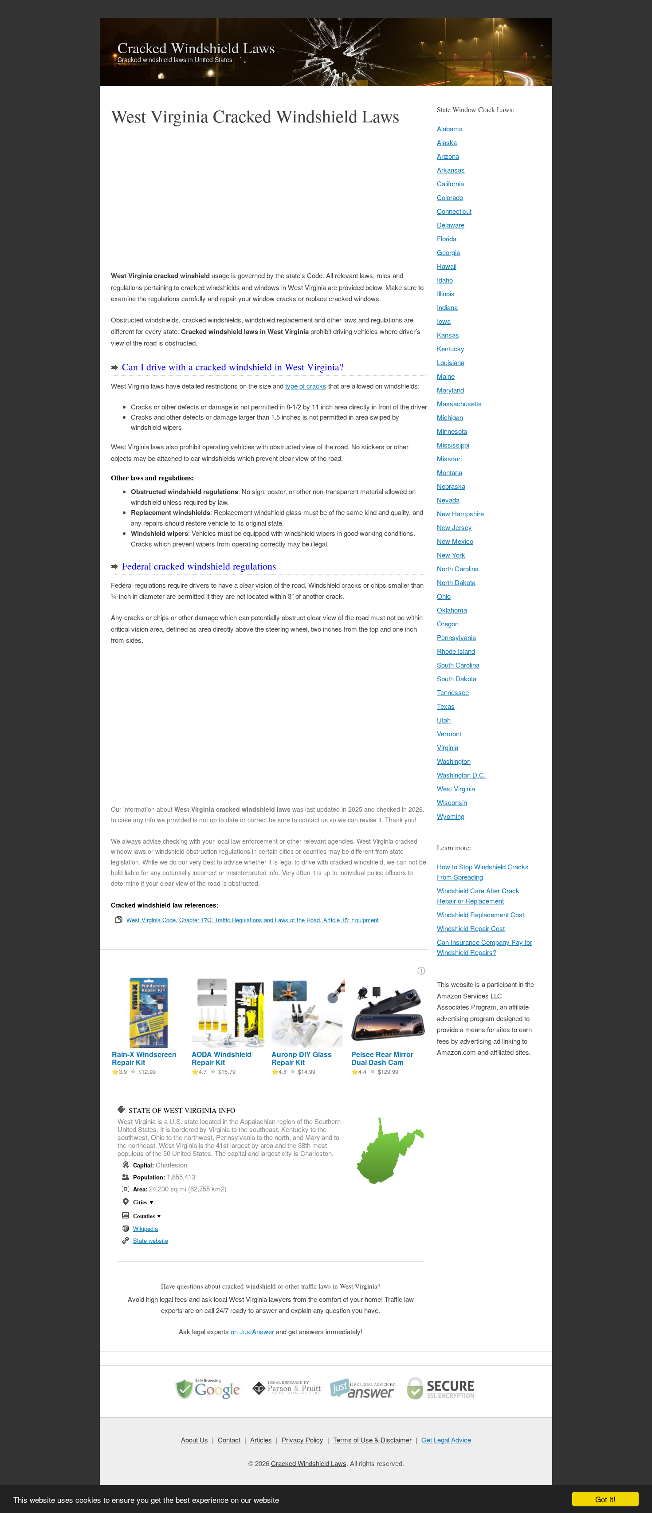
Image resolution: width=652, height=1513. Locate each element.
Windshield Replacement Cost (480, 914)
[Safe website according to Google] (210, 1398)
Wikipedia (145, 1228)
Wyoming (450, 816)
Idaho (445, 279)
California (450, 183)
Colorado (450, 197)
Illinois (446, 293)
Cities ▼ (143, 1202)
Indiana (447, 307)
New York (451, 554)
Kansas (448, 334)
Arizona (448, 156)
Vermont (449, 733)
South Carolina (458, 664)
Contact (229, 1439)
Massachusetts (459, 403)
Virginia (447, 747)
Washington (454, 761)
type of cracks (305, 385)
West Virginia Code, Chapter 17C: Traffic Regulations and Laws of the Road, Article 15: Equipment (252, 920)
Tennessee (453, 692)
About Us (194, 1439)
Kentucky (450, 348)
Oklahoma (452, 609)
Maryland (450, 389)
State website (150, 1240)
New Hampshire (460, 513)
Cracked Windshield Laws (196, 47)
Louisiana (450, 362)
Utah (444, 719)
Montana (449, 472)
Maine (446, 376)
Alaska (447, 142)
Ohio (444, 596)
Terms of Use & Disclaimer (372, 1439)
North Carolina (458, 568)
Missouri (449, 458)
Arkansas (451, 169)
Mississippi (453, 444)
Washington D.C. (461, 774)
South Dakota (456, 678)
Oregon (448, 623)
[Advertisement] (269, 199)
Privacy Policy (302, 1439)
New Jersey (454, 527)
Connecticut (454, 211)
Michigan (450, 417)
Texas (446, 706)
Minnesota (452, 431)
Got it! (605, 1499)
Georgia (448, 252)
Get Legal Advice (446, 1439)
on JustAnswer (252, 1331)
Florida (446, 238)
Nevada (448, 499)
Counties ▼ (147, 1215)
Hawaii (446, 266)
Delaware (450, 224)
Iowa (444, 321)
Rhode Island (456, 651)
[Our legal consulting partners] (287, 1398)
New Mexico (455, 541)
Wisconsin (452, 802)
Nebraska (451, 486)
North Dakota (456, 582)
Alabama (450, 128)
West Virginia (456, 788)
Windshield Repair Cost (471, 928)
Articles (261, 1439)
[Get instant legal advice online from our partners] (364, 1398)
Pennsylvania (456, 637)
